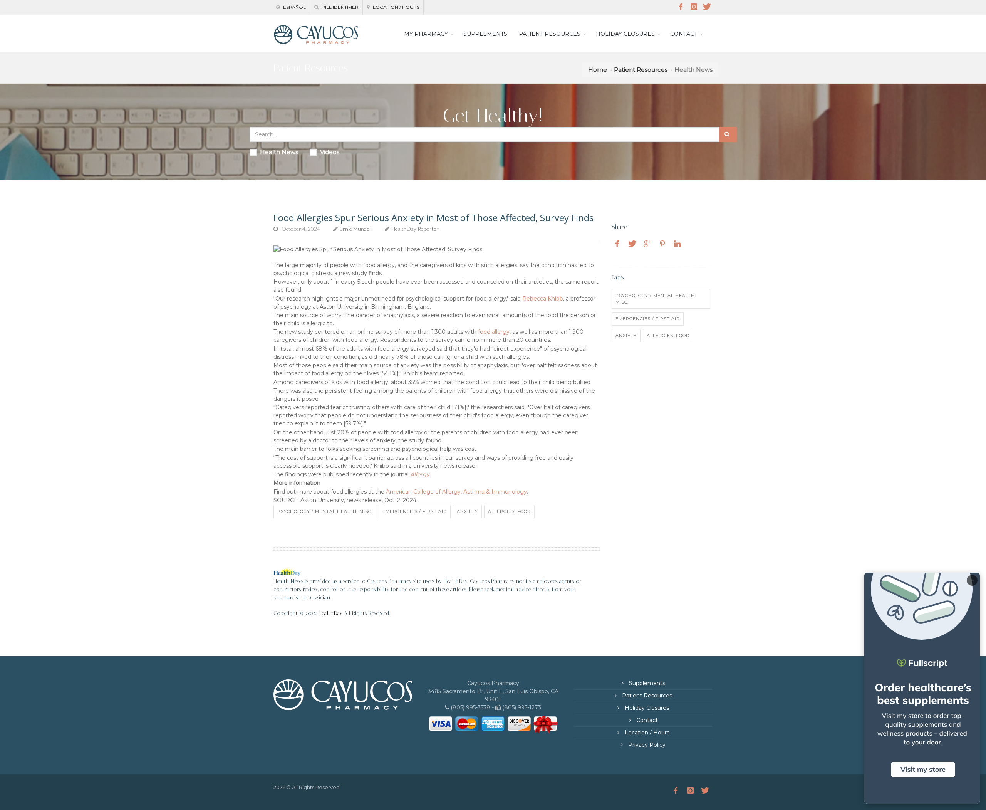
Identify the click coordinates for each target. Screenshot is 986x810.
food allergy (494, 331)
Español (294, 7)
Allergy (419, 474)
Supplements (646, 683)
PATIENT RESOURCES (549, 33)
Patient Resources (640, 69)
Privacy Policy (646, 744)
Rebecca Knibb (542, 298)
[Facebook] (680, 7)
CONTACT (683, 33)
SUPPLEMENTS (485, 33)
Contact (646, 720)
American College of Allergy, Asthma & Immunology (456, 491)
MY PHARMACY (426, 33)
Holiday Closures (646, 707)
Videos (329, 152)
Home (597, 69)
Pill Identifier (339, 7)
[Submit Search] (728, 134)
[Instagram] (693, 7)
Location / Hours (395, 7)
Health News (279, 152)
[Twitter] (707, 7)
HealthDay (330, 613)
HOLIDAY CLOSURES (625, 33)
